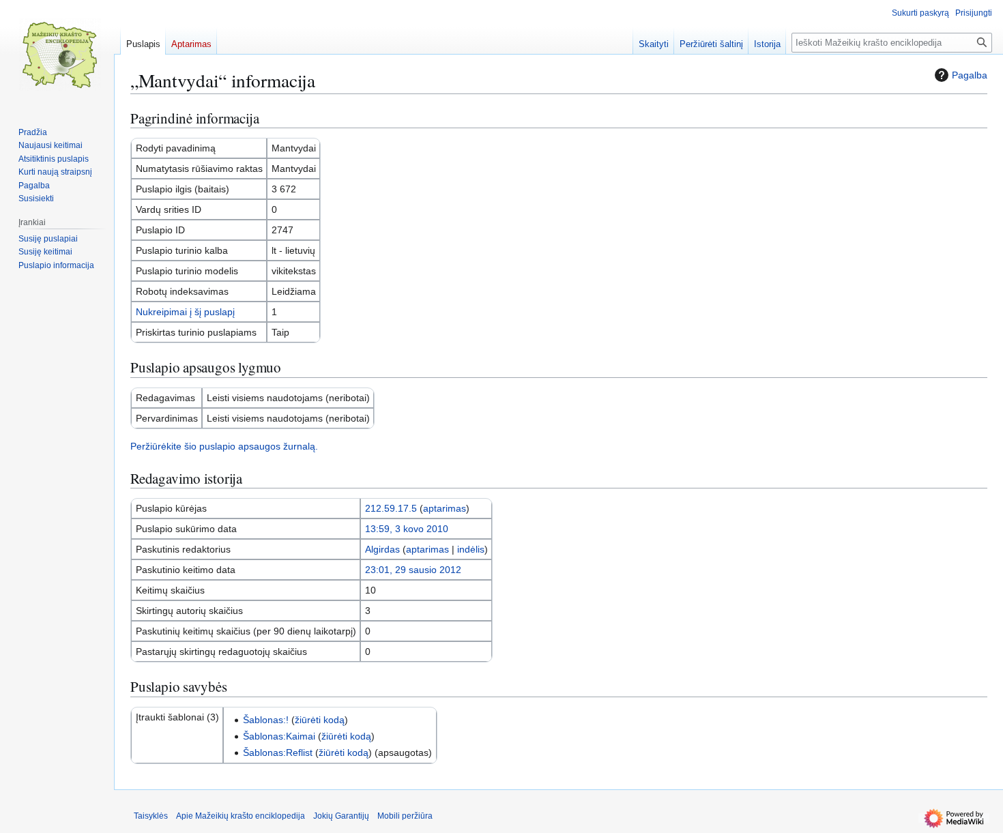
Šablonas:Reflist (277, 752)
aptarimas (444, 508)
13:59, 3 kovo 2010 (406, 528)
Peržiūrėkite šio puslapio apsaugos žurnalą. (224, 446)
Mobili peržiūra (405, 816)
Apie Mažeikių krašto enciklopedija (240, 816)
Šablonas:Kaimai (279, 736)
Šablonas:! (266, 719)
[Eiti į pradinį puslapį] (60, 54)
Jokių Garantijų (341, 816)
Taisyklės (151, 816)
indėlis (470, 549)
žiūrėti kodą (320, 719)
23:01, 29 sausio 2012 (413, 569)
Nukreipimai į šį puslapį (185, 311)
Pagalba (969, 75)
